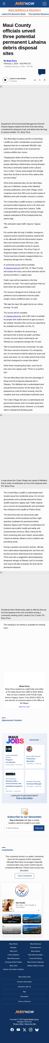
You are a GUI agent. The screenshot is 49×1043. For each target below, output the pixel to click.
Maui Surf (13, 951)
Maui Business (35, 944)
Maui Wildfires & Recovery (24, 10)
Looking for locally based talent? (24, 797)
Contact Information (24, 982)
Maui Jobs (13, 966)
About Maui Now (24, 977)
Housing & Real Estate (13, 962)
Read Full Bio (24, 707)
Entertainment (35, 947)
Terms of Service (24, 1001)
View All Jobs (34, 740)
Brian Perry (12, 61)
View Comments (25, 876)
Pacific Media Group (31, 1019)
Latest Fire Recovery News (14, 14)
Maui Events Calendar (35, 962)
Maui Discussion (13, 958)
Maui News (13, 944)
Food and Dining (35, 958)
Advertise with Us (24, 987)
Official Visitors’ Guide (35, 966)
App (24, 991)
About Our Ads (30, 1024)
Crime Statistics (13, 955)
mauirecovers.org (13, 268)
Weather (13, 947)
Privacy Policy (18, 1024)
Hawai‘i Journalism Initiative (13, 969)
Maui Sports (35, 951)
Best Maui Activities (35, 955)
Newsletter (24, 996)
